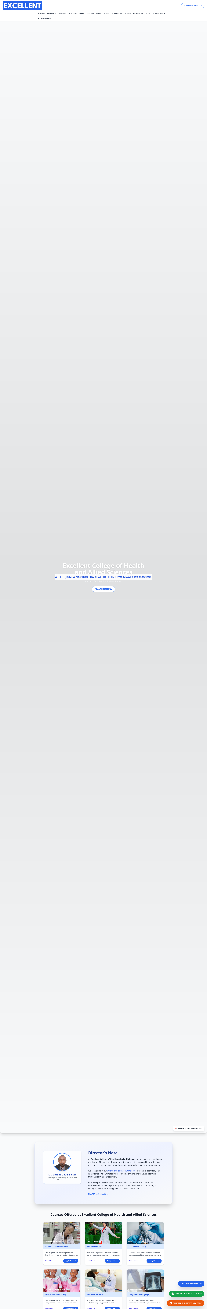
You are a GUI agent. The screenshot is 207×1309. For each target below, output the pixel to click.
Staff (107, 13)
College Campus (95, 13)
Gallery (63, 13)
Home (42, 13)
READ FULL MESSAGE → (98, 1194)
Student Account (77, 13)
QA (149, 13)
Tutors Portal (160, 13)
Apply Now (69, 1261)
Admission (118, 13)
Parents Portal (45, 18)
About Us (52, 13)
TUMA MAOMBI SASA (193, 5)
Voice (128, 13)
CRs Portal (139, 13)
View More (49, 1261)
